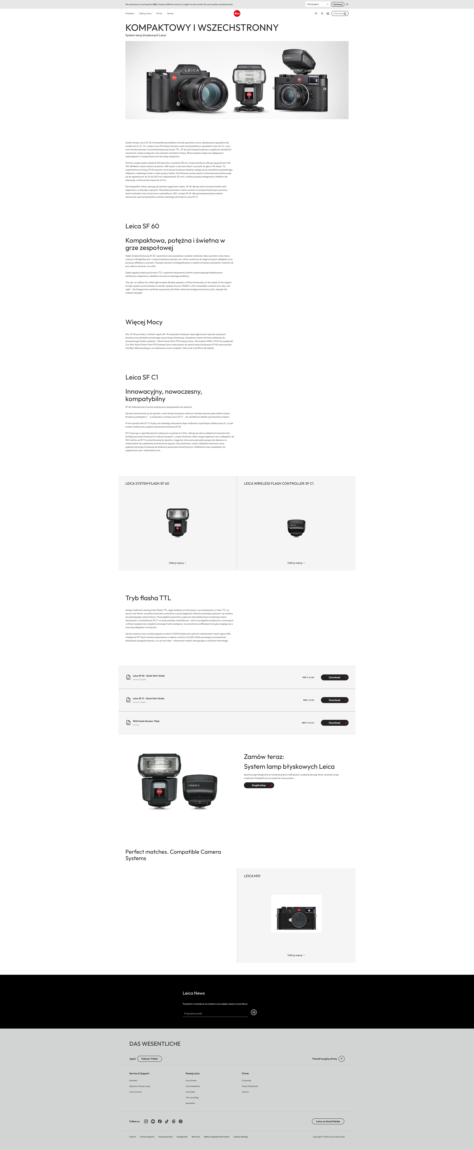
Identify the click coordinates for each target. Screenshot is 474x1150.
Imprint (132, 1136)
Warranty (196, 1136)
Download (334, 677)
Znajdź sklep (259, 785)
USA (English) (313, 4)
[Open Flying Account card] (322, 13)
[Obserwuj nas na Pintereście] (180, 1121)
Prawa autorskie (165, 1136)
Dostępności (182, 1136)
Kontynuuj (338, 4)
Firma (159, 13)
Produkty (129, 13)
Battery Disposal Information (216, 1136)
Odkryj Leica (145, 13)
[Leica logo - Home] (237, 13)
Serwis (170, 13)
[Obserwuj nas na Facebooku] (159, 1121)
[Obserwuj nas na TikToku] (166, 1121)
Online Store (338, 13)
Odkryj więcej (176, 562)
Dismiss (347, 4)
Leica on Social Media (328, 1121)
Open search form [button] (316, 13)
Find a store (328, 13)
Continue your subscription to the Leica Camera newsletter (254, 1012)
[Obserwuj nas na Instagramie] (146, 1121)
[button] (342, 1059)
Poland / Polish (149, 1058)
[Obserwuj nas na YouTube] (152, 1121)
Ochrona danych (147, 1136)
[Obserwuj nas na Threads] (173, 1121)
